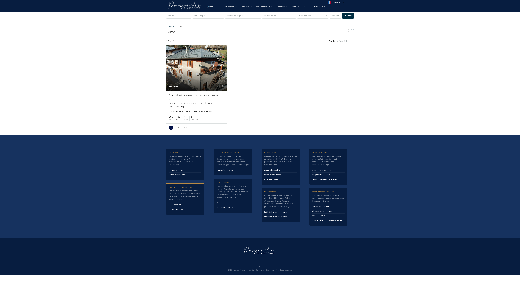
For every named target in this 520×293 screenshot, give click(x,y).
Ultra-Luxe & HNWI (176, 209)
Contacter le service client (322, 170)
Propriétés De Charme (225, 170)
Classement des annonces (322, 211)
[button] (348, 31)
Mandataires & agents (272, 175)
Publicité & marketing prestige (275, 217)
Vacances (281, 7)
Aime (215, 49)
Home (171, 26)
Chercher (348, 16)
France (220, 49)
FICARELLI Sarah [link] (181, 128)
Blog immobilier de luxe (321, 175)
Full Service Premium (225, 207)
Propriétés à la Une (176, 205)
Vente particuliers (263, 7)
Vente (209, 49)
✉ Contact (318, 7)
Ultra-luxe (245, 7)
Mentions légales (335, 220)
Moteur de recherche (177, 175)
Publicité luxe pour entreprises (275, 212)
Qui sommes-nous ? (176, 170)
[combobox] (178, 16)
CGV (313, 216)
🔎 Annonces (212, 7)
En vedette (229, 7)
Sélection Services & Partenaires (324, 179)
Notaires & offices (271, 179)
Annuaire (296, 7)
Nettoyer (335, 16)
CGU (323, 216)
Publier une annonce (224, 203)
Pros (306, 7)
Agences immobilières (272, 170)
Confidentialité (317, 220)
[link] (196, 68)
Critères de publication (320, 206)
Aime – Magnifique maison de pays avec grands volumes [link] (193, 95)
